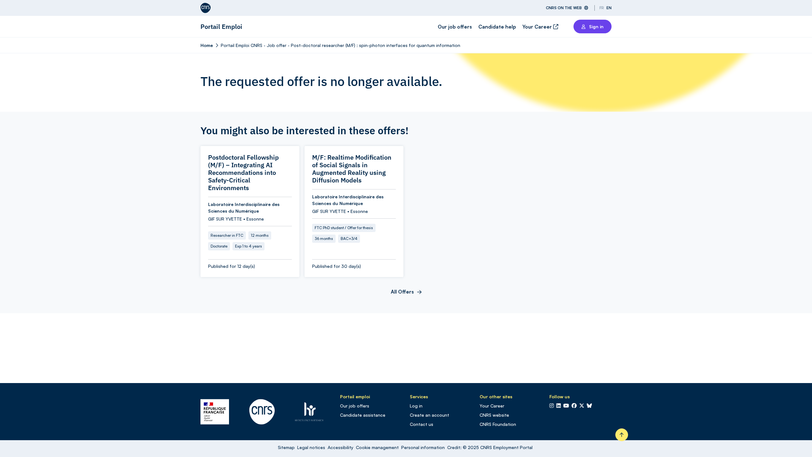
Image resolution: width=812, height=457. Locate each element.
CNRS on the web (564, 7)
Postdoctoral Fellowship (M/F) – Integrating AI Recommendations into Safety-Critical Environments (243, 173)
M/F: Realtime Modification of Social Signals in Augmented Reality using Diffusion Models (351, 169)
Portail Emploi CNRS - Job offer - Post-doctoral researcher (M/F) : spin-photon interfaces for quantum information (340, 45)
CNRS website (494, 415)
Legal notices (311, 447)
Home (206, 45)
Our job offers (455, 26)
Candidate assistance (362, 415)
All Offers (402, 291)
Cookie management (377, 447)
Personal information (423, 447)
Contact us (421, 424)
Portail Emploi (221, 26)
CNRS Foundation (498, 424)
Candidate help (497, 26)
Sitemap (286, 447)
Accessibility (340, 447)
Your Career (537, 26)
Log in (416, 405)
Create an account (429, 415)
